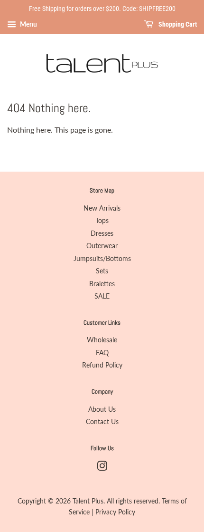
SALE (102, 296)
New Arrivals (102, 208)
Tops (102, 220)
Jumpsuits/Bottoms (102, 258)
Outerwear (102, 246)
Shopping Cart (177, 24)
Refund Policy (102, 365)
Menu (28, 24)
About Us (102, 409)
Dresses (102, 233)
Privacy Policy (115, 512)
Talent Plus (88, 501)
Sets (102, 271)
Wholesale (102, 340)
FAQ (102, 353)
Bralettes (102, 284)
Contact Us (102, 422)
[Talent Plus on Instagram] (102, 468)
